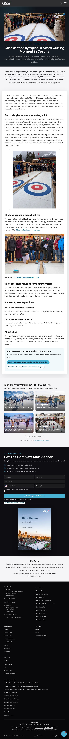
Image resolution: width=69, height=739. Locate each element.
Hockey (6, 629)
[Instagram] (38, 736)
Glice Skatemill (39, 597)
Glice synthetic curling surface (28, 230)
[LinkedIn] (35, 736)
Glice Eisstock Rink (41, 610)
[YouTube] (41, 736)
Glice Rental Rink (40, 620)
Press (37, 632)
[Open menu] (65, 3)
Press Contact (8, 664)
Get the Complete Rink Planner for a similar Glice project (28, 362)
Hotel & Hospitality (9, 639)
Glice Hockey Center (41, 594)
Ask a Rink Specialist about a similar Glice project (25, 367)
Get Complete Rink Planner (35, 496)
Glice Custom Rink (40, 616)
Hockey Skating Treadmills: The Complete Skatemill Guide (21, 683)
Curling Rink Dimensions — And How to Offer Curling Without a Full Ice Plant (26, 689)
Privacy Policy (8, 670)
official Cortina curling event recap (25, 277)
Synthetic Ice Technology (11, 702)
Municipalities (8, 635)
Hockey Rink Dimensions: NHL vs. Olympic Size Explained (21, 686)
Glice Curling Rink (40, 607)
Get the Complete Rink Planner (14, 503)
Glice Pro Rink (39, 591)
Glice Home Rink (40, 613)
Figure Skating (8, 632)
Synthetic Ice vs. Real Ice (11, 699)
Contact (6, 661)
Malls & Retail (8, 642)
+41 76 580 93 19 (11, 614)
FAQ (5, 667)
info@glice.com (39, 728)
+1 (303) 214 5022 (11, 598)
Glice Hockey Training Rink (43, 600)
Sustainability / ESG (41, 635)
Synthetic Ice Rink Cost (11, 695)
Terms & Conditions (18, 489)
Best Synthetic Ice (9, 705)
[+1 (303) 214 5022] (61, 3)
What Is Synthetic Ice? (10, 692)
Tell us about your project (41, 440)
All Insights (7, 712)
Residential (7, 648)
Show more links (8, 715)
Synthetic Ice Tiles (9, 708)
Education (7, 651)
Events (6, 645)
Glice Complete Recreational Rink (45, 604)
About (37, 629)
